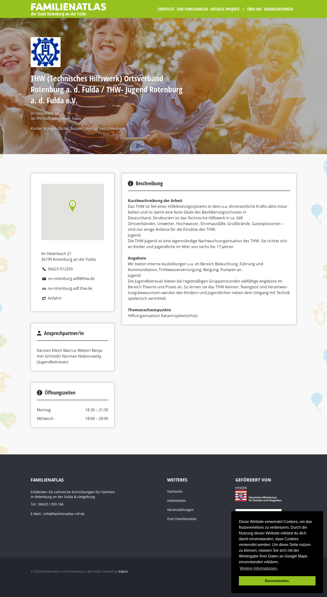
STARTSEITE (166, 9)
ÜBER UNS (254, 9)
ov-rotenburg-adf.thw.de (70, 288)
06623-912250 (60, 269)
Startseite (174, 491)
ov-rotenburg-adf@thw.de (71, 278)
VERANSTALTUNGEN (278, 9)
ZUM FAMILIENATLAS (192, 9)
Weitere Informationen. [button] (259, 568)
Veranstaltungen (180, 509)
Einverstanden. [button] (277, 581)
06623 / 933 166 (50, 504)
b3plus (123, 571)
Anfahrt (55, 298)
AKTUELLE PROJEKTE (225, 9)
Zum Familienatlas (182, 518)
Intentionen (176, 500)
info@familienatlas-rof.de (64, 513)
